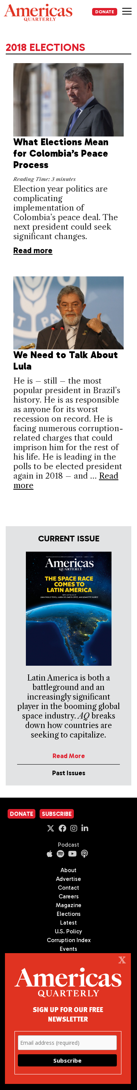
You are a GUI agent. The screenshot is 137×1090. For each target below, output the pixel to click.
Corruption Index (69, 940)
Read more (33, 250)
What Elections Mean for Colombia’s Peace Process (60, 153)
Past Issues (68, 773)
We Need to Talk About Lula (65, 360)
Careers (69, 896)
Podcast (68, 844)
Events (68, 949)
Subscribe (57, 814)
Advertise (68, 879)
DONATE (104, 12)
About (68, 870)
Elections (69, 914)
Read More (69, 756)
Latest (68, 922)
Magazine (68, 905)
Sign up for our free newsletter (68, 1013)
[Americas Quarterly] (38, 12)
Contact (68, 887)
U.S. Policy (68, 931)
